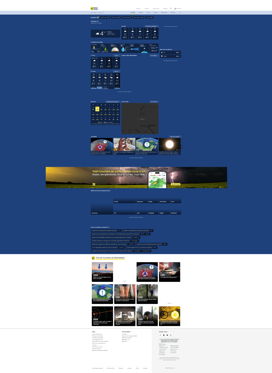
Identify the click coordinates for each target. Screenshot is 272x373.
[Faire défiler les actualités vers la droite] (181, 146)
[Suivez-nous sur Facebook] (160, 335)
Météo (95, 12)
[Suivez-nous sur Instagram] (164, 335)
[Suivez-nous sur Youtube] (167, 335)
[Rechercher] (170, 8)
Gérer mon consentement (98, 343)
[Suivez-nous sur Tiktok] (171, 335)
